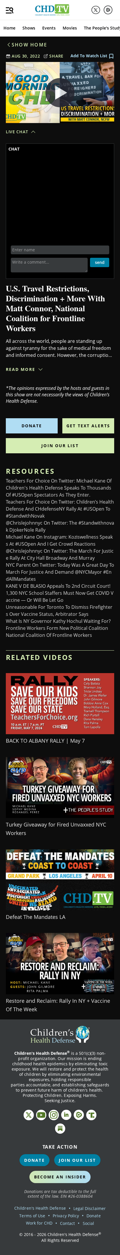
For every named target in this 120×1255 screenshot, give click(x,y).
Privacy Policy (66, 1215)
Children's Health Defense (40, 1208)
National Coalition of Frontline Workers (49, 635)
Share (56, 56)
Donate (32, 425)
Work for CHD (39, 1223)
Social (88, 1223)
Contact (67, 1223)
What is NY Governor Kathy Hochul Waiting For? (58, 621)
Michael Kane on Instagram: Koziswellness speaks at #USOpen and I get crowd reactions (59, 540)
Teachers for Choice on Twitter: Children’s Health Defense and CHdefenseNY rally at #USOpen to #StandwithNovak (60, 509)
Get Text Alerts (88, 425)
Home (9, 28)
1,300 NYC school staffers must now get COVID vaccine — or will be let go (60, 596)
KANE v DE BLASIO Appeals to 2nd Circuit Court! (58, 586)
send (100, 262)
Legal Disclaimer (89, 1208)
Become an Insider (60, 1177)
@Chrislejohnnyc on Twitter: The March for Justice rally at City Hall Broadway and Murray (60, 554)
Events (49, 28)
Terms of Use (32, 1215)
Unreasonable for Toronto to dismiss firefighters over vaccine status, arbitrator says (59, 610)
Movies (70, 28)
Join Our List (59, 445)
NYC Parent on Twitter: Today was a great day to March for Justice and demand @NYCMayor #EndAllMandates (60, 572)
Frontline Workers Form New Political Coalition (57, 628)
